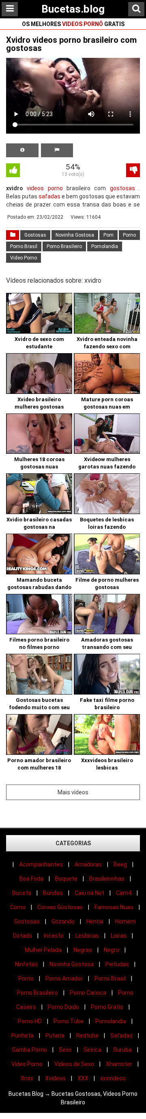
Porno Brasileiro (64, 246)
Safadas (121, 1035)
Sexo (65, 1049)
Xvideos (55, 1078)
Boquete (66, 878)
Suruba (122, 1049)
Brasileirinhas (107, 878)
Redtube (87, 1035)
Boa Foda (31, 878)
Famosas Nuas (113, 907)
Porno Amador (64, 978)
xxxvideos (113, 1078)
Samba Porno (29, 1049)
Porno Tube (69, 1021)
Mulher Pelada (43, 950)
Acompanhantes (41, 864)
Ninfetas (26, 964)
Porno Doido (63, 1007)
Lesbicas (87, 935)
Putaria (54, 1035)
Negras (82, 950)
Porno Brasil (23, 246)
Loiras (119, 935)
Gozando (63, 921)
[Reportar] (57, 150)
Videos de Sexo (74, 1064)
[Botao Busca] (136, 9)
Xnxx (27, 1078)
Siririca (92, 1049)
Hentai (94, 921)
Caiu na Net (89, 893)
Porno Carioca (88, 992)
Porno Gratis (107, 1007)
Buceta (21, 893)
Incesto (54, 935)
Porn (108, 235)
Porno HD (30, 1021)
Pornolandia (104, 246)
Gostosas (35, 235)
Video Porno (23, 258)
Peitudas (117, 964)
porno (55, 188)
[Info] (22, 150)
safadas (49, 196)
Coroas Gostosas (60, 907)
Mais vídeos (73, 792)
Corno (18, 907)
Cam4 (123, 893)
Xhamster (119, 1064)
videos (35, 188)
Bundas (53, 893)
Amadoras (88, 864)
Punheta (22, 1035)
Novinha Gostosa (75, 235)
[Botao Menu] (10, 9)
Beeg (120, 864)
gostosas (122, 188)
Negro (111, 950)
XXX (82, 1078)
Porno (129, 235)
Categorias (73, 843)
